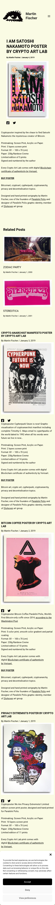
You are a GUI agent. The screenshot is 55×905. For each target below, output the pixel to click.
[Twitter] (14, 122)
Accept (27, 882)
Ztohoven (8, 206)
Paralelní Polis (39, 199)
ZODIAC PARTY (12, 267)
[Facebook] (7, 122)
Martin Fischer (31, 16)
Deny (27, 890)
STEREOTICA (11, 310)
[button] (50, 854)
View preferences (27, 898)
